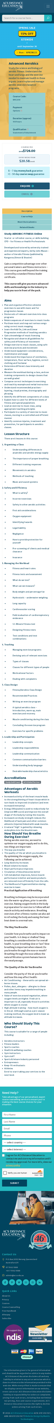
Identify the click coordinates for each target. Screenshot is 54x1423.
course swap (26, 174)
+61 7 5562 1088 (13, 1271)
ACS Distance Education (22, 1413)
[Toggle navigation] (48, 6)
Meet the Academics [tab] (27, 222)
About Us (6, 1296)
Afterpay (6, 1314)
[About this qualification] (28, 129)
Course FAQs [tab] (27, 216)
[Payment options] (21, 111)
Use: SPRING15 (28, 52)
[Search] (48, 18)
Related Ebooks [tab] (27, 227)
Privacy (5, 1299)
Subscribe (6, 1318)
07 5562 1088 (12, 1267)
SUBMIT (14, 1183)
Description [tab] (27, 211)
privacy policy (13, 1165)
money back (24, 170)
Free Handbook (9, 1311)
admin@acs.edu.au (15, 1275)
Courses (6, 1303)
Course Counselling (11, 1307)
